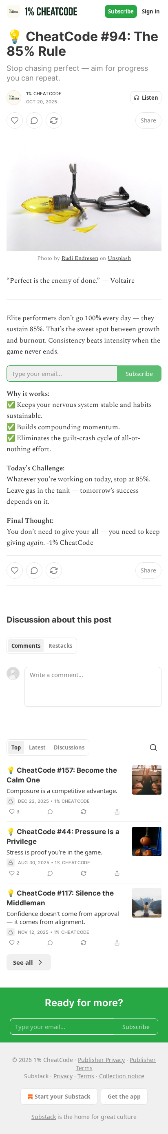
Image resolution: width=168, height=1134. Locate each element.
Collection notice (121, 1076)
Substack (43, 1117)
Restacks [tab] (60, 645)
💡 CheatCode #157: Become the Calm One (62, 775)
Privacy (63, 1076)
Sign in (151, 11)
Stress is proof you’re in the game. (54, 852)
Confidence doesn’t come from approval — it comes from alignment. (63, 917)
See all (23, 962)
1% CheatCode (44, 93)
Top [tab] (16, 747)
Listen (150, 97)
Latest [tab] (37, 747)
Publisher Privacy (101, 1060)
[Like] (15, 120)
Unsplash (119, 258)
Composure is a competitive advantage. (62, 791)
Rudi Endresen (80, 258)
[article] (84, 791)
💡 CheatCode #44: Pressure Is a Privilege (63, 837)
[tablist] (42, 646)
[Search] (153, 747)
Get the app (124, 1096)
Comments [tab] (25, 645)
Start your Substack (63, 1096)
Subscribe (121, 11)
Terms (85, 1076)
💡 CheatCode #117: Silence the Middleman (60, 898)
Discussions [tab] (69, 747)
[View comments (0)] (34, 120)
